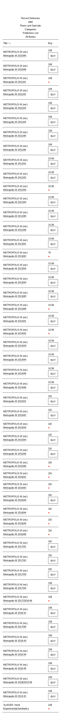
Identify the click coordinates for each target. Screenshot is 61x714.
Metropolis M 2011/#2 (14, 94)
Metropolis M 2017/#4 (14, 588)
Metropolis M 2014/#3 (14, 345)
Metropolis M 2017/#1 (14, 546)
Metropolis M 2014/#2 (14, 333)
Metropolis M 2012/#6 (14, 229)
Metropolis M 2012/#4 (14, 202)
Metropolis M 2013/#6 (14, 308)
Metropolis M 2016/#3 (14, 500)
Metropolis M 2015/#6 (14, 466)
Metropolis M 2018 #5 (14, 668)
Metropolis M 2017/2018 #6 (17, 600)
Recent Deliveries (30, 18)
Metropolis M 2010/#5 (14, 55)
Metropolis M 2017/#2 (14, 560)
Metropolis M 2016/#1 (14, 477)
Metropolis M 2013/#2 (14, 256)
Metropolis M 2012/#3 (14, 189)
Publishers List (30, 33)
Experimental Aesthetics (16, 708)
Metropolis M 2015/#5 (14, 453)
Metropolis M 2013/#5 (14, 296)
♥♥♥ (30, 22)
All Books (31, 36)
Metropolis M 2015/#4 (14, 439)
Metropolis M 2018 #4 (14, 654)
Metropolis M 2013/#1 (14, 243)
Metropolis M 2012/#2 (14, 177)
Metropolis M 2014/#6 (14, 387)
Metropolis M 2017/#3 (14, 574)
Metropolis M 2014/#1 (14, 321)
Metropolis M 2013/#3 (14, 268)
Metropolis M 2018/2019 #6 (17, 682)
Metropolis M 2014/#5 (14, 373)
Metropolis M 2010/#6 (14, 69)
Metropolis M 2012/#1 (14, 163)
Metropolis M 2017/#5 (14, 626)
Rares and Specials (30, 25)
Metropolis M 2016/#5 (14, 523)
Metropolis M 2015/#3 (14, 427)
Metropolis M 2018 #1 (14, 613)
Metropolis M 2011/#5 (14, 135)
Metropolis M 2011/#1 (14, 81)
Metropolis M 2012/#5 (14, 216)
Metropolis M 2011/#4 (14, 122)
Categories (30, 29)
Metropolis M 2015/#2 (14, 415)
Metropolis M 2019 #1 (14, 696)
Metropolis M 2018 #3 (14, 640)
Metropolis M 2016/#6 (14, 534)
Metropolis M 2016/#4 (14, 512)
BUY (53, 56)
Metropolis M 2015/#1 (14, 401)
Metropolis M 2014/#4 (14, 359)
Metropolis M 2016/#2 (14, 487)
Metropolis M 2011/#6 (14, 149)
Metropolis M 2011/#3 (14, 108)
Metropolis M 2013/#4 (14, 282)
